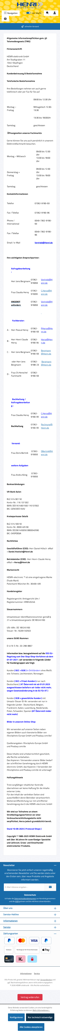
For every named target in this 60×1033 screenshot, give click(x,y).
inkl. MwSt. (34, 13)
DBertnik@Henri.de (47, 453)
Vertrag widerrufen (30, 997)
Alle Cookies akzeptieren (31, 1027)
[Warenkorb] (5, 18)
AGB (17, 901)
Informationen (10, 921)
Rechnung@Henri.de (46, 426)
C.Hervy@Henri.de (46, 292)
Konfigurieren (16, 1017)
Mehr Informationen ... (41, 1010)
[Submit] (50, 887)
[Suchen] (47, 13)
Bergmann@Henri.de (46, 352)
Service (6, 927)
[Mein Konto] (54, 13)
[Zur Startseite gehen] (30, 5)
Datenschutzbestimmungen (25, 898)
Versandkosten (46, 979)
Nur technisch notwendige (40, 1017)
